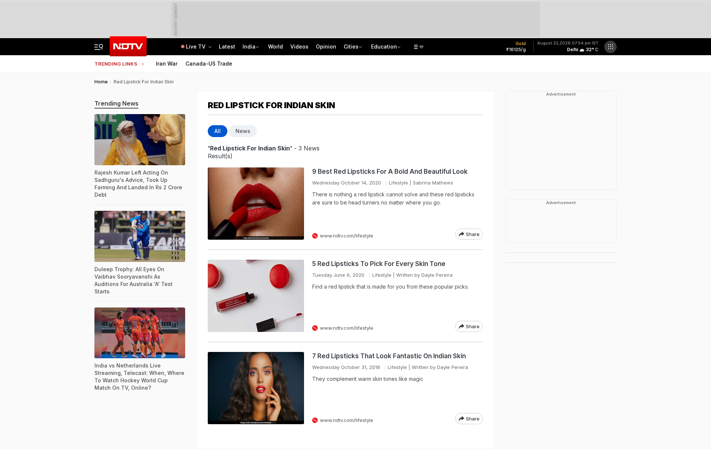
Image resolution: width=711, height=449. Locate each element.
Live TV (196, 46)
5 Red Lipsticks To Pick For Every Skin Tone (378, 263)
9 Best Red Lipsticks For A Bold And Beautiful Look (390, 171)
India (249, 46)
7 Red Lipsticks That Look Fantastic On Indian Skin (389, 356)
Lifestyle (398, 183)
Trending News (116, 103)
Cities (351, 46)
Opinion (326, 46)
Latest (227, 46)
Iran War (166, 63)
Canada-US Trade (209, 63)
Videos (299, 46)
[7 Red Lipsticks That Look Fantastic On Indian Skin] (256, 388)
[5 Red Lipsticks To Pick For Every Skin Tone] (256, 296)
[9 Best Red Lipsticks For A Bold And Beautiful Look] (256, 203)
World (275, 46)
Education (384, 46)
